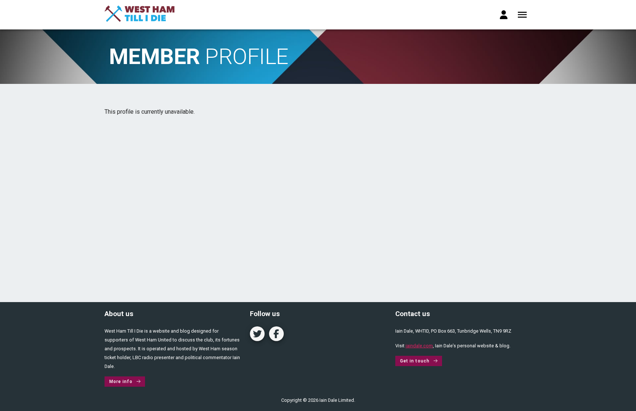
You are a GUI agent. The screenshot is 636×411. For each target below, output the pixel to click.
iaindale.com (419, 345)
